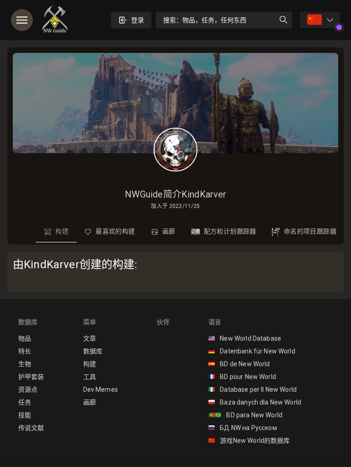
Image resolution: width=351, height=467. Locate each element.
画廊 (89, 402)
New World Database (244, 338)
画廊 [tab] (169, 231)
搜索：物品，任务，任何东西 (204, 20)
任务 (24, 402)
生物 (24, 364)
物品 (24, 338)
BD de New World (239, 364)
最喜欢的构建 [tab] (115, 231)
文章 (89, 338)
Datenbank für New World (251, 351)
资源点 (27, 389)
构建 (89, 364)
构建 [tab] (62, 231)
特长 (24, 351)
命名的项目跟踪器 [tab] (310, 231)
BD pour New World (242, 376)
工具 (89, 376)
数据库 (92, 351)
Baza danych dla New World (254, 402)
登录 (137, 20)
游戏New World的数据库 (249, 440)
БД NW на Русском (242, 427)
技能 (24, 415)
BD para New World (245, 415)
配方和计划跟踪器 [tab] (230, 231)
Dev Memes (100, 389)
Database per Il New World (252, 389)
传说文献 (31, 427)
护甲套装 (31, 376)
